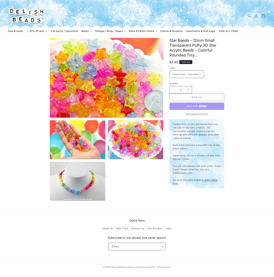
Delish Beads (117, 267)
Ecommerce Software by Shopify (139, 267)
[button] (86, 31)
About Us (107, 228)
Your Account (154, 228)
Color (172, 68)
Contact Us (137, 228)
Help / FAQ (122, 228)
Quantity (174, 83)
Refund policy (164, 267)
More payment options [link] (197, 114)
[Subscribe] (161, 246)
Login (168, 228)
